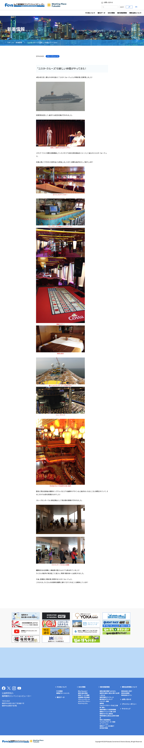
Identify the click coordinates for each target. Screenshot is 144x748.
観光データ (101, 13)
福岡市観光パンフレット (107, 697)
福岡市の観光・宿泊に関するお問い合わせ (109, 694)
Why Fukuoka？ (82, 691)
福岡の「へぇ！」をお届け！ (107, 726)
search (122, 7)
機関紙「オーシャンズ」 (62, 693)
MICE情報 (111, 13)
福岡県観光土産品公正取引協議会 (109, 717)
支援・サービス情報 (83, 695)
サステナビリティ (83, 703)
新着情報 (19, 42)
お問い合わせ (108, 2)
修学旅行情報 (104, 728)
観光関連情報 (105, 687)
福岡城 (102, 703)
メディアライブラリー (84, 701)
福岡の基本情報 (83, 693)
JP (129, 7)
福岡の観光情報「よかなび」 (108, 691)
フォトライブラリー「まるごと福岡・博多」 (109, 706)
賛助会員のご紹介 (126, 691)
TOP (8, 42)
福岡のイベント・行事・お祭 (108, 711)
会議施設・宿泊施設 (84, 697)
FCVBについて (62, 687)
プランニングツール (84, 699)
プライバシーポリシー (129, 704)
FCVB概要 (59, 691)
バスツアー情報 (104, 701)
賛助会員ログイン (126, 695)
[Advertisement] (72, 662)
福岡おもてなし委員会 (106, 714)
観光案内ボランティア (106, 699)
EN (136, 7)
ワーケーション (104, 724)
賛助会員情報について (129, 687)
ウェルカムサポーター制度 (107, 722)
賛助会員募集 (125, 693)
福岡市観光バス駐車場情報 (108, 709)
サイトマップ (126, 709)
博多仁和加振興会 (105, 720)
